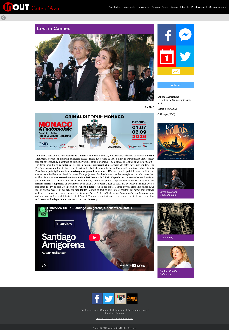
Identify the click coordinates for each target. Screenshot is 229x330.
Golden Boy (166, 237)
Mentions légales (114, 313)
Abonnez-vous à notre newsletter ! (114, 319)
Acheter (176, 85)
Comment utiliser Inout (113, 310)
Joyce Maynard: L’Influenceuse (169, 193)
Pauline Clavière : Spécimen (170, 273)
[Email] (175, 71)
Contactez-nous (89, 310)
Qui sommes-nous (137, 310)
